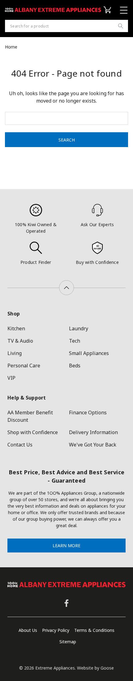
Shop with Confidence (32, 432)
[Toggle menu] (124, 10)
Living (14, 353)
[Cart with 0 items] (108, 10)
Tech (74, 340)
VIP (11, 377)
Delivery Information (93, 432)
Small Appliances (89, 353)
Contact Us (19, 444)
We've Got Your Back (92, 444)
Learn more (66, 545)
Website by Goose (95, 668)
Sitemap (67, 642)
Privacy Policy (55, 630)
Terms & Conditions (94, 630)
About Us (28, 630)
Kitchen (16, 328)
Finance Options (88, 412)
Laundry (78, 328)
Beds (74, 365)
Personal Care (23, 365)
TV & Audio (20, 340)
